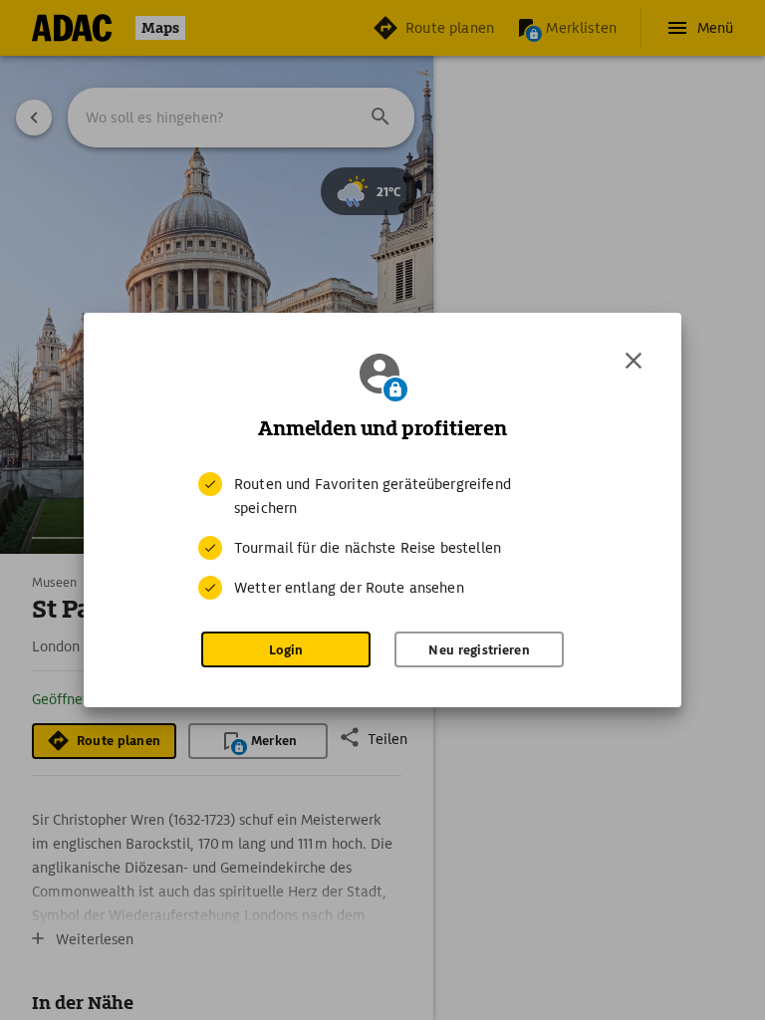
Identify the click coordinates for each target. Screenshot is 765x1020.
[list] (382, 536)
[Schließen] (633, 360)
